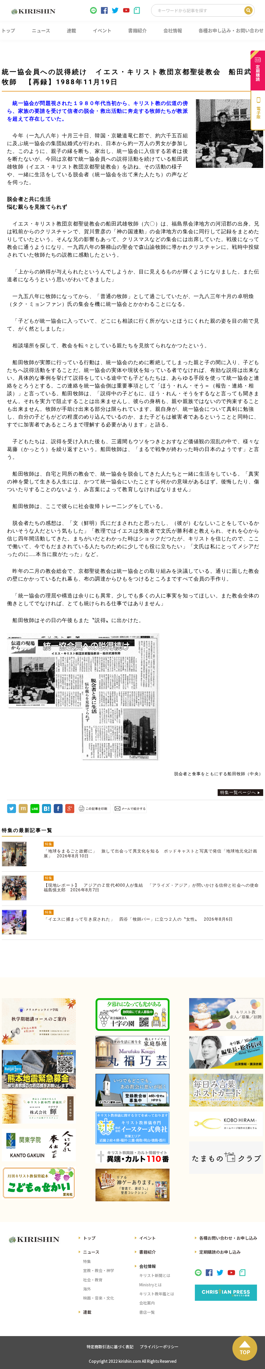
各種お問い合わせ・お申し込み (228, 1238)
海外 (87, 1289)
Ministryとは (150, 1284)
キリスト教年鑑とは (156, 1293)
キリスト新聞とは (154, 1275)
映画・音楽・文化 (98, 1298)
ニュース (91, 1252)
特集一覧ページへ (238, 792)
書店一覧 (147, 1312)
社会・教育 (92, 1279)
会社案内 (147, 1303)
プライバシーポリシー (159, 1346)
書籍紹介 (147, 1252)
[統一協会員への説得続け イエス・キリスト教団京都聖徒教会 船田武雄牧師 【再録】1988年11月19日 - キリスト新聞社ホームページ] (46, 811)
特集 (87, 1261)
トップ (89, 1238)
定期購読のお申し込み (220, 1252)
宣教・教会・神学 (98, 1270)
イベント (147, 1238)
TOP (245, 1352)
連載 (87, 1312)
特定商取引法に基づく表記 (110, 1346)
